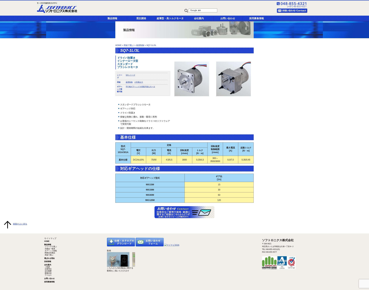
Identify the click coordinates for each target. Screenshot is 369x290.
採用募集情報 (256, 18)
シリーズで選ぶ (50, 247)
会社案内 (199, 18)
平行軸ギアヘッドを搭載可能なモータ (140, 87)
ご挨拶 (47, 267)
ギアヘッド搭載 (50, 251)
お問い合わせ (227, 18)
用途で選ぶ (129, 45)
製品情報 (112, 18)
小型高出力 (138, 82)
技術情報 (47, 261)
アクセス (48, 275)
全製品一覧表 (49, 249)
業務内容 (48, 273)
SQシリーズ (130, 75)
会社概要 (48, 271)
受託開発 (141, 18)
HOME (118, 45)
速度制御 (140, 45)
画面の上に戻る (20, 224)
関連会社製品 (49, 253)
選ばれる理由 (49, 258)
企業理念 (48, 269)
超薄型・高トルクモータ (170, 18)
